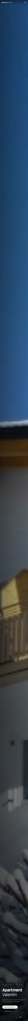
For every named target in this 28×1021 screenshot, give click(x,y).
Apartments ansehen (9, 1007)
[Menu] (25, 2)
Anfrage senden (8, 1011)
